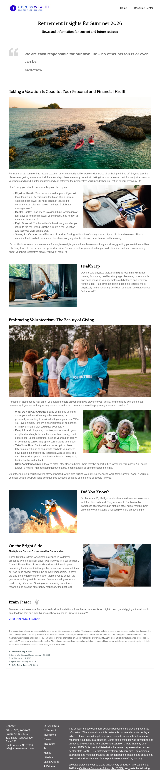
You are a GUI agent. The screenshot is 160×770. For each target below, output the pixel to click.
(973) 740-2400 (21, 730)
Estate (47, 739)
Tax (46, 748)
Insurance (49, 743)
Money (47, 752)
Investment (50, 734)
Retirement (50, 730)
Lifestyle (48, 757)
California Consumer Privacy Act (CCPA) (101, 768)
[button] (123, 8)
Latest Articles (51, 761)
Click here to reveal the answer (24, 619)
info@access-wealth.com (20, 748)
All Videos (49, 766)
